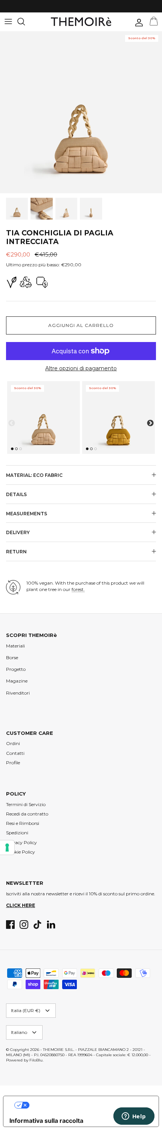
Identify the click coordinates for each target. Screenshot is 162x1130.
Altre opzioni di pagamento (81, 368)
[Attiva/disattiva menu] (8, 21)
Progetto (16, 669)
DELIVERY (18, 532)
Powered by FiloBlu (24, 1060)
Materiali (15, 646)
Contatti (15, 753)
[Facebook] (10, 924)
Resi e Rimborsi (22, 823)
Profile (13, 762)
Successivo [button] (150, 423)
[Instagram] (24, 924)
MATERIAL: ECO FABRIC (34, 475)
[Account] (137, 22)
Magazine (17, 681)
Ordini (13, 743)
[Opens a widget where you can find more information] (133, 1116)
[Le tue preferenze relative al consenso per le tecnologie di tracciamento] (7, 847)
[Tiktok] (37, 924)
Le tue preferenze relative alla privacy (88, 1105)
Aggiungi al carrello (80, 325)
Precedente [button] (11, 423)
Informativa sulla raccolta (46, 1120)
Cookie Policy (20, 852)
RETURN (16, 551)
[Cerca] (25, 21)
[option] (81, 112)
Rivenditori (18, 693)
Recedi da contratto (27, 814)
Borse (12, 657)
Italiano (19, 1032)
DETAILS (16, 494)
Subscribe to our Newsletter (64, 8)
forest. (78, 589)
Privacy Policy (21, 842)
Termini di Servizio (26, 804)
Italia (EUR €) (25, 1010)
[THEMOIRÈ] (81, 21)
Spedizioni (17, 832)
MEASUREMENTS (26, 513)
